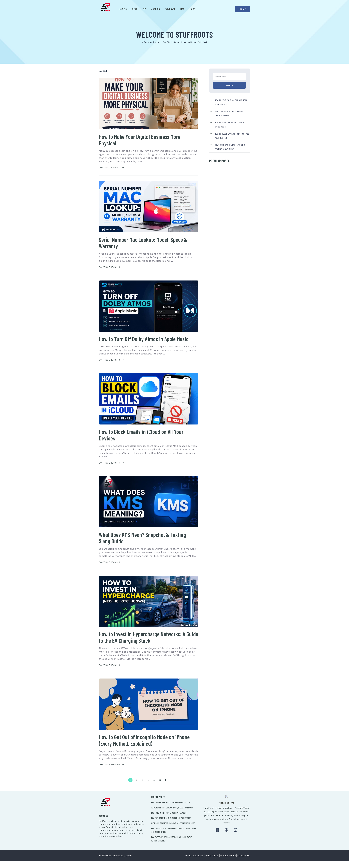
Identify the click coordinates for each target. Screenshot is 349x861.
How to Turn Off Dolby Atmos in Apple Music (144, 338)
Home (243, 9)
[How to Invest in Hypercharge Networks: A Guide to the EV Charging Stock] (148, 601)
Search (229, 85)
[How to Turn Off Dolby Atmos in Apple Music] (148, 306)
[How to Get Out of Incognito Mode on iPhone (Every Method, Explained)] (148, 704)
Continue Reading (109, 167)
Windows (170, 9)
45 (160, 780)
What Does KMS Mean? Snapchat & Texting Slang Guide (142, 537)
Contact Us (243, 855)
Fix (144, 9)
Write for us (211, 855)
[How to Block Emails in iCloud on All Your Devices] (148, 398)
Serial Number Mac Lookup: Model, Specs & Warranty (143, 242)
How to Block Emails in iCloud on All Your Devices (141, 435)
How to (123, 9)
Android (155, 9)
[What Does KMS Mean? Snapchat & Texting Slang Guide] (148, 501)
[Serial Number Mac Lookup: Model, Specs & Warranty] (148, 206)
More (192, 9)
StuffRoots (105, 855)
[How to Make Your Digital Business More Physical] (148, 103)
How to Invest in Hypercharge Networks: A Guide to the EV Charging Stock (148, 637)
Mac (182, 9)
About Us (198, 855)
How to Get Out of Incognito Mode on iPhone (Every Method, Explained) (144, 740)
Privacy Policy (228, 855)
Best (134, 9)
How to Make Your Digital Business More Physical (139, 139)
